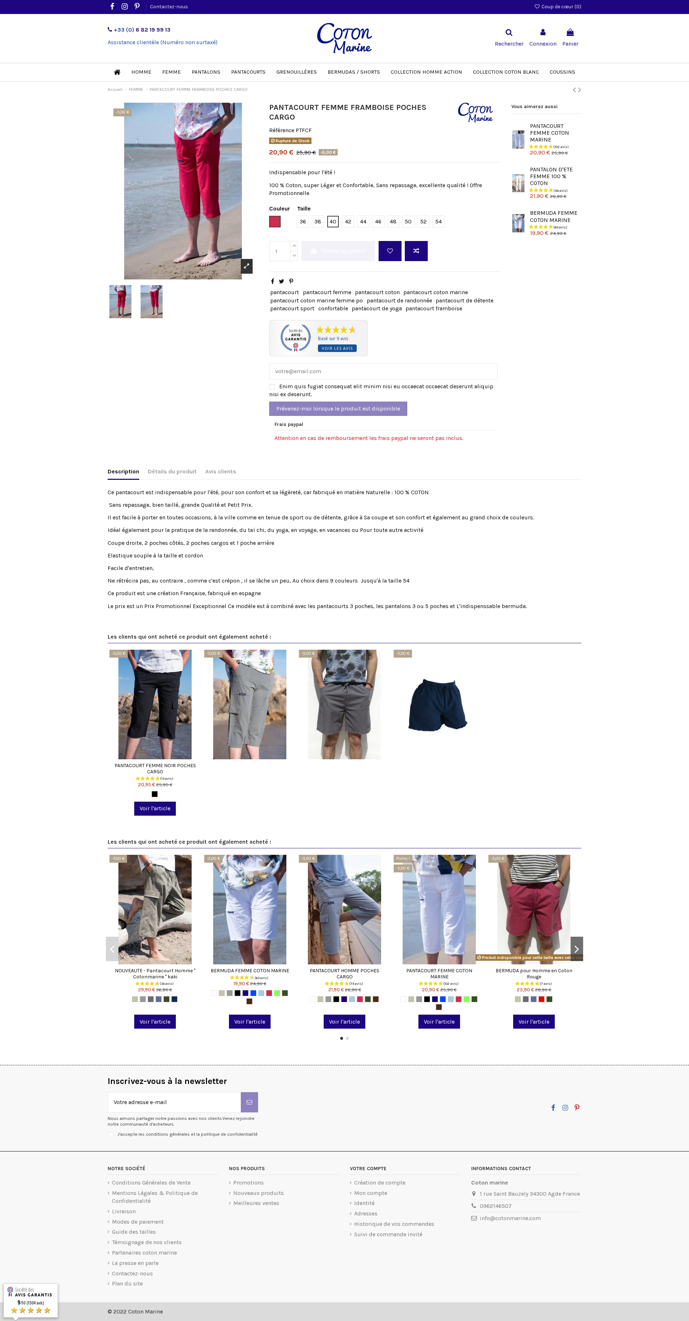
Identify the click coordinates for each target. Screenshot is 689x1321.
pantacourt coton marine (435, 292)
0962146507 (496, 1205)
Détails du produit (172, 471)
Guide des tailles (134, 1231)
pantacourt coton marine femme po (316, 300)
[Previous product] (575, 90)
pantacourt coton (377, 292)
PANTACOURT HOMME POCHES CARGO (344, 974)
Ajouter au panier (344, 250)
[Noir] (155, 794)
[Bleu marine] (245, 993)
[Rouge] (541, 999)
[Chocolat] (249, 1001)
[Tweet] (281, 281)
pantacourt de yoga (377, 308)
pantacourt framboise (434, 308)
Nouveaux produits (258, 1193)
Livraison (124, 1211)
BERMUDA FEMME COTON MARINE (553, 216)
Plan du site (127, 1283)
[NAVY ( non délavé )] (174, 999)
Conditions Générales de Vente (151, 1182)
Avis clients (220, 471)
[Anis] (277, 993)
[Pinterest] (291, 281)
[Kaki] (166, 999)
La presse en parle (135, 1263)
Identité (364, 1203)
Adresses (366, 1213)
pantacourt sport (292, 308)
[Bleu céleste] (261, 993)
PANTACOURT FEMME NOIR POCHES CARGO (155, 769)
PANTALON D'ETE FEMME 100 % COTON (551, 176)
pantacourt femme (327, 292)
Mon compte (370, 1193)
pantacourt (284, 292)
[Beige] (135, 999)
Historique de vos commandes (394, 1223)
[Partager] (272, 281)
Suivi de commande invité (388, 1234)
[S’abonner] (249, 1102)
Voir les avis (337, 348)
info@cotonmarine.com (510, 1218)
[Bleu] (158, 999)
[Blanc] (214, 993)
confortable (333, 308)
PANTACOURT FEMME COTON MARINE (549, 132)
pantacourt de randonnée (399, 300)
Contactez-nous (169, 7)
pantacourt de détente (464, 300)
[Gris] (143, 999)
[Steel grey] (151, 999)
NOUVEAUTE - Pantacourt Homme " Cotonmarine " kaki (155, 974)
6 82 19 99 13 (142, 29)
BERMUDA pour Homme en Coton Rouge (534, 974)
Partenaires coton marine (144, 1252)
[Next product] (579, 90)
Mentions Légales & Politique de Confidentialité (155, 1197)
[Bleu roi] (253, 993)
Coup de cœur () (560, 7)
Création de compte (380, 1182)
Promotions (248, 1182)
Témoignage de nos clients (147, 1242)
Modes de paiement (138, 1221)
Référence (281, 130)
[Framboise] (269, 993)
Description (123, 471)
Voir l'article (155, 808)
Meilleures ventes (256, 1203)
